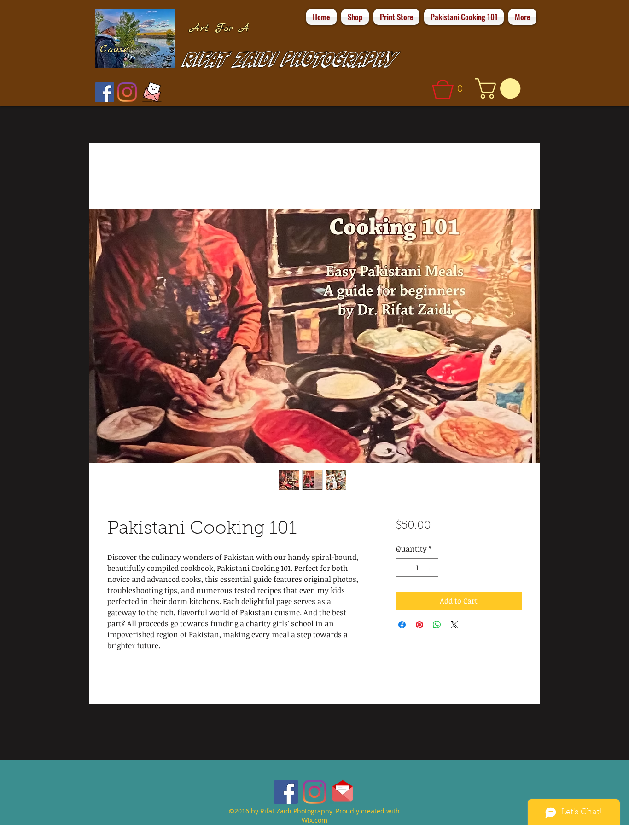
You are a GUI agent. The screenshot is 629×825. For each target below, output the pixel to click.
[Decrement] (403, 567)
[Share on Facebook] (402, 624)
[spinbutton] (417, 567)
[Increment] (430, 567)
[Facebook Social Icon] (104, 92)
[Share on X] (454, 624)
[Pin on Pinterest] (419, 624)
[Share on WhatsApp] (437, 624)
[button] (450, 89)
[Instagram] (127, 92)
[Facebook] (286, 792)
